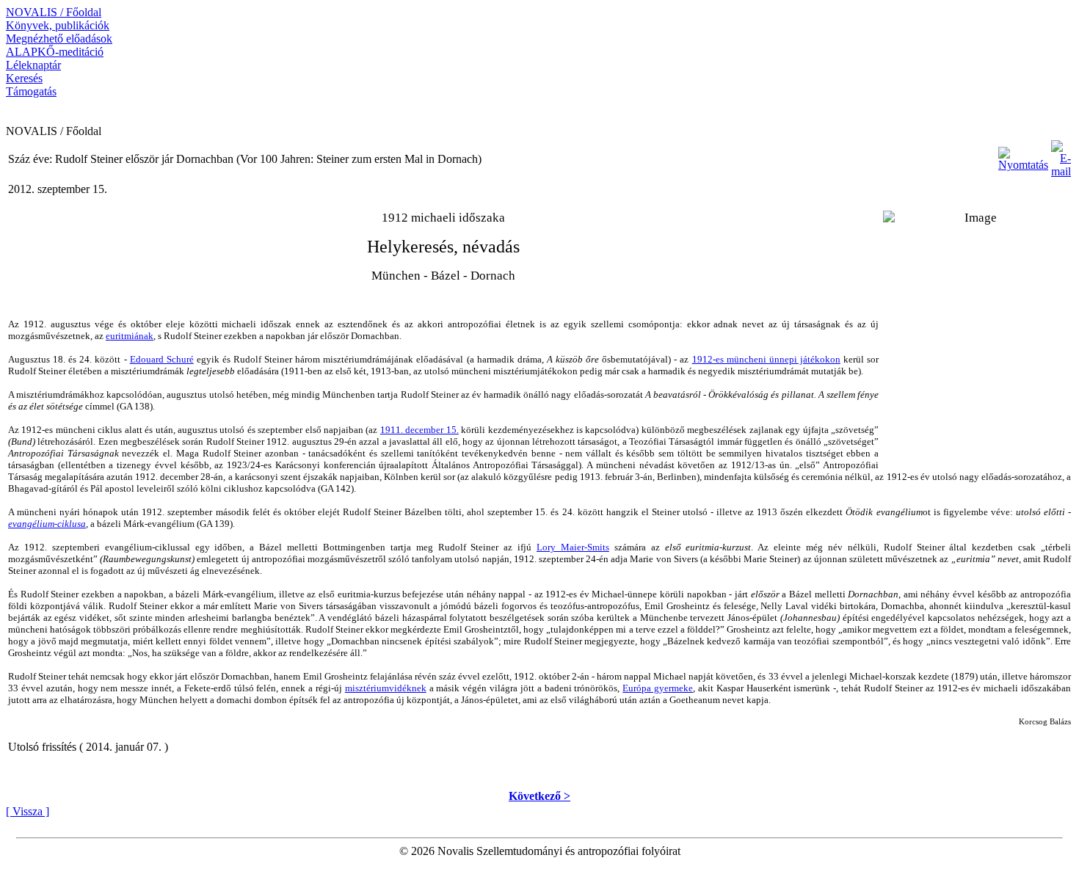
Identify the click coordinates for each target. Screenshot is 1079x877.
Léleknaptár (33, 65)
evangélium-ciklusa (47, 523)
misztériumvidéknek (385, 688)
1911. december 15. (419, 429)
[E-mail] (1061, 155)
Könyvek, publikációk (57, 25)
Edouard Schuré (162, 359)
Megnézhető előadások (59, 38)
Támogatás (31, 91)
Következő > (539, 796)
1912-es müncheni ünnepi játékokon (766, 359)
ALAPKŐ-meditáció (54, 52)
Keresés (24, 78)
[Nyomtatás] (1023, 155)
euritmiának (129, 335)
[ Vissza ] (27, 811)
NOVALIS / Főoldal (53, 12)
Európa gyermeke (657, 688)
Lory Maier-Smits (573, 547)
